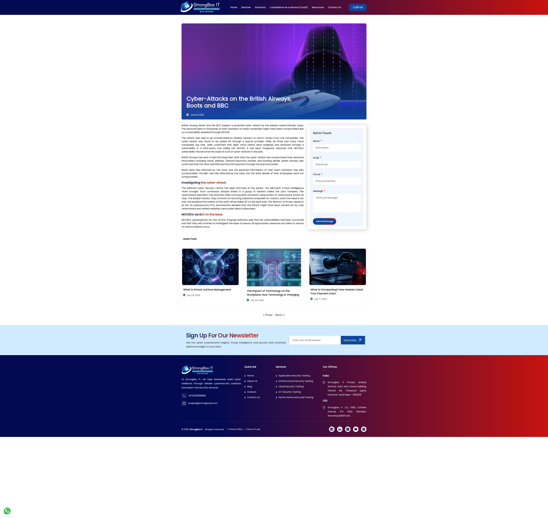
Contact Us (253, 397)
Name (317, 141)
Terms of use (253, 429)
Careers (251, 392)
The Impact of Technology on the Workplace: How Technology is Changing (211, 292)
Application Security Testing (294, 375)
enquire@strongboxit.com (202, 403)
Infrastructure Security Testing (296, 381)
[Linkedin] (339, 429)
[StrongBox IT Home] (200, 7)
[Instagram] (363, 429)
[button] (246, 7)
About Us (252, 381)
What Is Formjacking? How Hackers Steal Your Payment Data (275, 291)
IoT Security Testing (290, 392)
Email (317, 157)
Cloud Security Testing (291, 386)
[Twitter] (347, 429)
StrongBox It (196, 429)
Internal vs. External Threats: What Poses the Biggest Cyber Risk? (339, 291)
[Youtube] (355, 429)
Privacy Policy (236, 429)
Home (250, 375)
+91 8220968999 (197, 395)
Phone (317, 174)
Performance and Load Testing (296, 397)
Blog (249, 386)
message (319, 191)
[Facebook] (332, 429)
